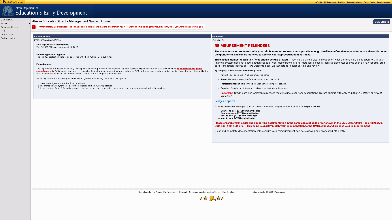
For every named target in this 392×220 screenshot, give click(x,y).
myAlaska (318, 2)
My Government (330, 2)
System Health (8, 38)
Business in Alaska (354, 2)
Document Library (9, 27)
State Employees (383, 2)
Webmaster (280, 192)
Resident (341, 2)
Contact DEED (7, 34)
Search (4, 23)
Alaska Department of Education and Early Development (27, 9)
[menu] (15, 29)
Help (3, 30)
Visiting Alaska (369, 2)
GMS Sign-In (382, 21)
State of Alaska (10, 2)
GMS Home (6, 19)
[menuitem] (15, 20)
